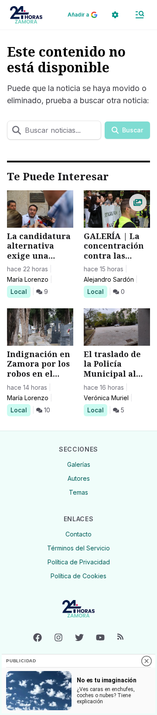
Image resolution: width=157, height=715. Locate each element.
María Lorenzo (27, 279)
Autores (79, 478)
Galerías (78, 464)
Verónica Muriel (106, 397)
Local (20, 291)
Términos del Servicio (78, 548)
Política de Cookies (78, 576)
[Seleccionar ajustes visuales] (115, 15)
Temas (78, 492)
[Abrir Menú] (139, 14)
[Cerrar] (146, 661)
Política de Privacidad (79, 562)
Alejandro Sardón (109, 279)
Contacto (78, 534)
